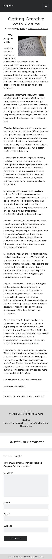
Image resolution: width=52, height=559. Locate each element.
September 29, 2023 (38, 28)
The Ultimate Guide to (14, 386)
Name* (7, 502)
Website (8, 525)
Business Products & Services (31, 396)
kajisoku (21, 28)
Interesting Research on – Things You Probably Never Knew (26, 424)
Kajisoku (9, 5)
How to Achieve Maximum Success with (23, 379)
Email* (7, 514)
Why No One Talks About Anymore (26, 413)
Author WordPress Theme (18, 556)
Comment (8, 472)
